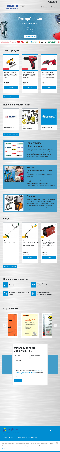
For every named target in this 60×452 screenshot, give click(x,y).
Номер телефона (35, 355)
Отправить (18, 381)
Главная (5, 2)
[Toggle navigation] (22, 7)
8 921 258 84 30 (53, 2)
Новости (22, 2)
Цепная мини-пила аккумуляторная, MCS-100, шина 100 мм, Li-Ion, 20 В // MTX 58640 (48, 75)
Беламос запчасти (9, 127)
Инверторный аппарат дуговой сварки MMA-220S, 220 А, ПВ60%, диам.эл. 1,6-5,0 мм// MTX (48, 244)
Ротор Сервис (20, 445)
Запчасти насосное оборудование (27, 437)
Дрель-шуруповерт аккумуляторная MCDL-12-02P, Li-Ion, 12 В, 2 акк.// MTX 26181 (30, 75)
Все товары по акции (10, 266)
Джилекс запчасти (47, 127)
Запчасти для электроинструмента (28, 440)
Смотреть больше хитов (11, 97)
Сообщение (18, 360)
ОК (57, 443)
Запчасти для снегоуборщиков (27, 127)
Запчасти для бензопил (24, 435)
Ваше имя (17, 355)
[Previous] (4, 325)
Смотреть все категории (11, 134)
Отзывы (28, 2)
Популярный (6, 68)
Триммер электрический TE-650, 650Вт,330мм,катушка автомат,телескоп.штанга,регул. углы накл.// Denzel (32, 243)
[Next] (55, 325)
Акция (5, 237)
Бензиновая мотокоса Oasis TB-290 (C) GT (10, 241)
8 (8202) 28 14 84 (52, 1)
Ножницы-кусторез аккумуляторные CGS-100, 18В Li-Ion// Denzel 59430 (11, 75)
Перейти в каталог (30, 36)
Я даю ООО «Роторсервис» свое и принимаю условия (30, 373)
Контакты (35, 2)
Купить (11, 87)
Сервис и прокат (14, 2)
